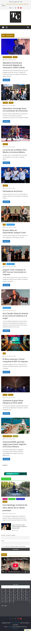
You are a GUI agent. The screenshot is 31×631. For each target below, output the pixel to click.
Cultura (5, 394)
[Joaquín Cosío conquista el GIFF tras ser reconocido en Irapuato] (15, 254)
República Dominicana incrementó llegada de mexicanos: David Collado (14, 65)
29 (2, 601)
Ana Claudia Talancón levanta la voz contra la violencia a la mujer (15, 315)
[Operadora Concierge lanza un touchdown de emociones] (15, 92)
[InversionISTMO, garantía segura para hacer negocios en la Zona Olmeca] (15, 426)
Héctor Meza (13, 59)
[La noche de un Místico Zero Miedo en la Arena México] (15, 134)
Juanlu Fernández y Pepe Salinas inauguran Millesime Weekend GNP (19, 526)
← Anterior (4, 465)
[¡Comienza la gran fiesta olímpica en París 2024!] (15, 384)
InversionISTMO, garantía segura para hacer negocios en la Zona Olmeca (14, 444)
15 (2, 595)
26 (19, 598)
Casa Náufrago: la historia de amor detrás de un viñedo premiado (15, 508)
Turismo (15, 57)
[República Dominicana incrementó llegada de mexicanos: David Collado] (15, 47)
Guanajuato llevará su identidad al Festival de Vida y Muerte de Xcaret (17, 3)
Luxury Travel (12, 499)
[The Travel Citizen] (3, 27)
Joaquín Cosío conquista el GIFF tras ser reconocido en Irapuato (14, 272)
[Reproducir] (3, 572)
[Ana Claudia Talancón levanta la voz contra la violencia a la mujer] (15, 297)
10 (11, 592)
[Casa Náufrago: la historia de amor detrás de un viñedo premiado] (15, 489)
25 (15, 598)
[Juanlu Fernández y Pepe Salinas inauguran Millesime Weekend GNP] (6, 527)
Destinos (5, 499)
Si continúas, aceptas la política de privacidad (14, 546)
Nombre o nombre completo (8, 535)
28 (27, 598)
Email (2, 540)
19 (19, 595)
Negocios (15, 436)
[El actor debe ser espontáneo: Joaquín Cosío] (15, 214)
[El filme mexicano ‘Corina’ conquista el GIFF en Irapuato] (15, 343)
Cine (4, 224)
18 (15, 595)
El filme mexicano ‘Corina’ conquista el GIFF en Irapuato (15, 360)
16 (6, 595)
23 (6, 598)
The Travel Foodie (20, 499)
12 (19, 592)
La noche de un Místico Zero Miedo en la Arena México (15, 151)
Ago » (5, 605)
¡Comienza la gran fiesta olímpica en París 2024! (13, 401)
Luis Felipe (13, 105)
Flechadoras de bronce (12, 191)
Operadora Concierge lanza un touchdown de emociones (15, 109)
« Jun (2, 605)
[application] (15, 565)
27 (23, 598)
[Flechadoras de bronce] (15, 175)
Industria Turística (7, 57)
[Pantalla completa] (28, 572)
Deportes (5, 102)
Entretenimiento (10, 224)
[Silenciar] (25, 572)
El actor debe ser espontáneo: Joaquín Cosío (14, 231)
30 (6, 601)
